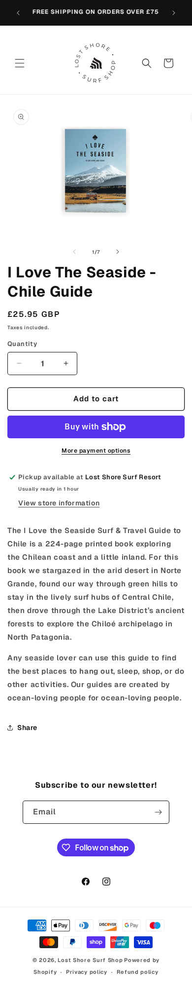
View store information (58, 503)
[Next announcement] (174, 13)
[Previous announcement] (18, 13)
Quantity (22, 344)
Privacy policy (86, 971)
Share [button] (27, 727)
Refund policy (138, 971)
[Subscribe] (158, 812)
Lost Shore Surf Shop (90, 960)
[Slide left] (74, 252)
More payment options (96, 451)
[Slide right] (117, 252)
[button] (20, 63)
